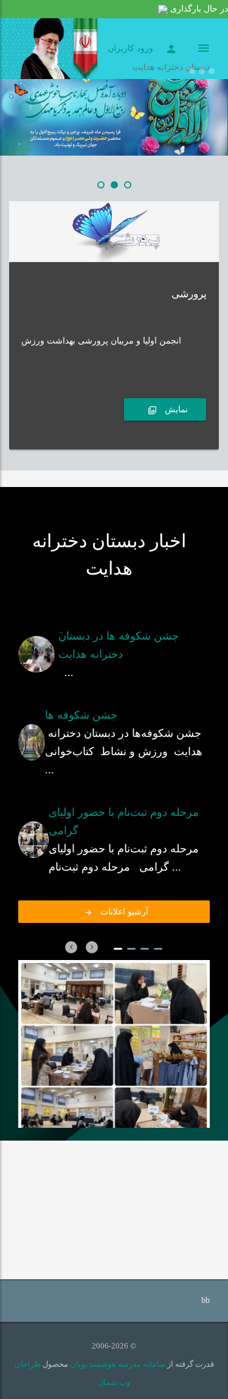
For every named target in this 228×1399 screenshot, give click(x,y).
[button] (30, 110)
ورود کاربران (130, 48)
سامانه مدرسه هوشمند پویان (116, 1364)
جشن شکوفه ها (81, 715)
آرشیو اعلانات (122, 911)
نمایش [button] (175, 409)
